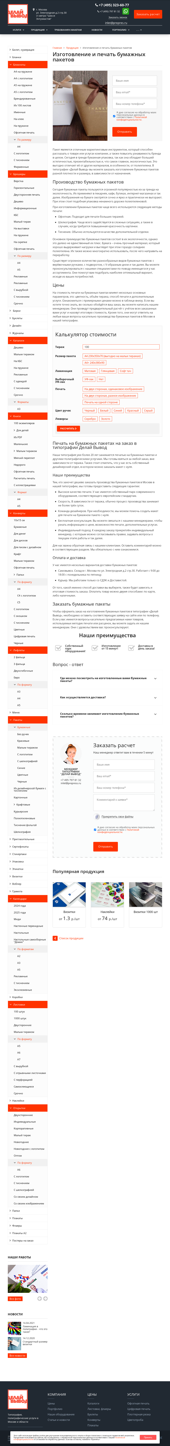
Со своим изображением (29, 1203)
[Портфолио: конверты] (28, 1279)
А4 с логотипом (23, 78)
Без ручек (23, 734)
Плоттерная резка (139, 1414)
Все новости (17, 1355)
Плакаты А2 (19, 1233)
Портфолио (119, 29)
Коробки (17, 997)
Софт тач (125, 371)
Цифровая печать (24, 636)
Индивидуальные (25, 1121)
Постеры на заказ (22, 1240)
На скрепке (20, 242)
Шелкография (22, 831)
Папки (20, 574)
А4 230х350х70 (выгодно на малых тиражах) (113, 356)
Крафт (17, 554)
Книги (17, 416)
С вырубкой (21, 289)
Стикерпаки (19, 854)
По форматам (25, 949)
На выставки (21, 228)
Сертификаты (20, 846)
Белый (104, 410)
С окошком (20, 616)
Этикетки (17, 869)
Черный (90, 410)
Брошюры (19, 174)
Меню (16, 712)
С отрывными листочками (30, 1073)
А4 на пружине (23, 71)
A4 (18, 146)
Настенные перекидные (28, 926)
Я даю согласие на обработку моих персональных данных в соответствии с (136, 116)
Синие (21, 768)
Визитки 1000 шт (146, 912)
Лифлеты (19, 650)
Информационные (25, 208)
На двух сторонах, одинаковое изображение (113, 389)
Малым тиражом (24, 354)
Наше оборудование (61, 1414)
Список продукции (71, 938)
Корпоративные (23, 1128)
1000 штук (20, 1018)
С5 (18, 602)
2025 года (20, 912)
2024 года (20, 905)
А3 (18, 409)
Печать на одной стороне (101, 402)
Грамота (17, 891)
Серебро (90, 419)
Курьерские (21, 811)
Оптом (18, 1155)
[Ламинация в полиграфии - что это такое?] (14, 1334)
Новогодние (21, 1142)
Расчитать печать (24, 478)
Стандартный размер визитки (35, 1343)
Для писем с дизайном (27, 547)
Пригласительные (23, 839)
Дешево (18, 201)
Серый (148, 410)
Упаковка (18, 861)
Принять (148, 1437)
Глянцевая (108, 371)
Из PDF (18, 437)
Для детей (22, 430)
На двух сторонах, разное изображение (110, 395)
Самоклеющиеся (24, 1086)
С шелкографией (27, 761)
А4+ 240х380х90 (94, 362)
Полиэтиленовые (24, 818)
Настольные (21, 932)
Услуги (17, 29)
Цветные (19, 629)
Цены (51, 1403)
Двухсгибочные (23, 670)
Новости (97, 29)
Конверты (19, 513)
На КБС (18, 361)
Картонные (20, 797)
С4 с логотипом (26, 595)
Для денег (20, 533)
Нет (101, 379)
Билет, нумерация (23, 49)
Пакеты (17, 720)
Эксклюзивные (23, 989)
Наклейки (18, 1100)
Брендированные (24, 98)
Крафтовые (23, 804)
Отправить (124, 131)
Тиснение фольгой (25, 825)
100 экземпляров (24, 423)
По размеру (24, 139)
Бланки (16, 57)
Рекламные (21, 276)
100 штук (19, 1011)
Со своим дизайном (26, 1196)
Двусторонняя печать (27, 194)
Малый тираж (22, 221)
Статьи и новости (59, 1420)
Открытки (19, 1108)
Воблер (16, 883)
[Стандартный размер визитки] (14, 1349)
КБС (16, 215)
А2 (18, 956)
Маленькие (21, 444)
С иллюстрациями (25, 485)
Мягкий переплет (24, 458)
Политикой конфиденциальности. (132, 118)
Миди (17, 919)
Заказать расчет (148, 14)
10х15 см (19, 520)
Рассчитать (67, 428)
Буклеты (17, 318)
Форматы (23, 402)
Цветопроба (135, 1420)
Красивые (23, 740)
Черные (18, 643)
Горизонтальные (24, 187)
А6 (18, 1052)
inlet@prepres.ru (116, 23)
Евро (17, 677)
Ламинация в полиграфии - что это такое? (35, 1329)
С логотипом (21, 153)
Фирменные (21, 166)
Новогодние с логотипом (29, 1148)
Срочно (18, 303)
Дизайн (16, 325)
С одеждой (20, 381)
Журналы (18, 333)
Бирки (16, 310)
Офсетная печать (24, 132)
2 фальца (19, 657)
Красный (133, 410)
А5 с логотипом (23, 92)
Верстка (18, 181)
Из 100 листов (22, 105)
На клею (19, 119)
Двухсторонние (23, 1115)
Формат (22, 492)
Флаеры (17, 1225)
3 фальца (19, 664)
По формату (24, 582)
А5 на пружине (23, 85)
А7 (18, 1059)
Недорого (19, 464)
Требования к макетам (68, 29)
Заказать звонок (118, 17)
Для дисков (21, 540)
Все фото (15, 1299)
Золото (105, 419)
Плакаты (17, 1218)
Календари (20, 898)
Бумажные (20, 526)
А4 (18, 262)
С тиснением (21, 160)
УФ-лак (89, 379)
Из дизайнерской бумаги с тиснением (30, 789)
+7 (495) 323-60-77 (114, 5)
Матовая (90, 371)
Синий (118, 410)
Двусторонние (22, 1025)
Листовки (19, 1004)
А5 (18, 269)
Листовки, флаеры (99, 1409)
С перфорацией (23, 1079)
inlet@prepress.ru (71, 783)
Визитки (17, 876)
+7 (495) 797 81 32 (110, 11)
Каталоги (18, 340)
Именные (19, 112)
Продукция (37, 29)
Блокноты (19, 64)
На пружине (21, 125)
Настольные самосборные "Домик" (30, 941)
